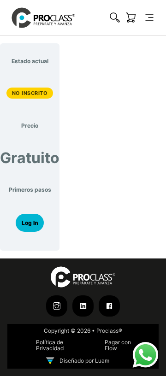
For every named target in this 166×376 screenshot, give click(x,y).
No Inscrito (30, 93)
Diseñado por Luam (84, 360)
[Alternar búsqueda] (114, 17)
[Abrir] (149, 17)
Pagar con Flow (118, 345)
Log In (30, 222)
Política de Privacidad (50, 345)
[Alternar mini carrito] (130, 17)
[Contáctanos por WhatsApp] (145, 354)
